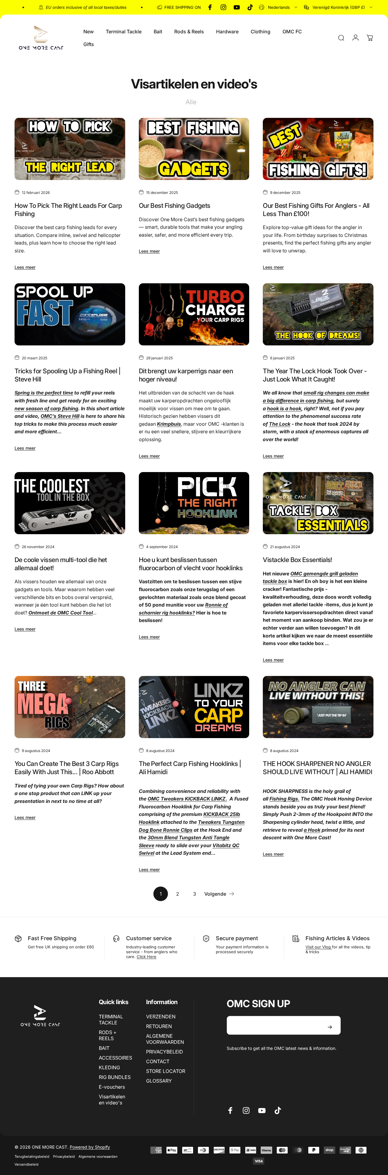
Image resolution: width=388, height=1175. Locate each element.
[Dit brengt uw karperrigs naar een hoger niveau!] (194, 314)
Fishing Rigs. (284, 799)
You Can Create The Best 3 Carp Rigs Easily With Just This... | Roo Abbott (67, 768)
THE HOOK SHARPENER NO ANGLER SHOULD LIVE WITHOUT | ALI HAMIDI (317, 768)
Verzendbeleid (26, 1164)
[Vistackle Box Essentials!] (318, 503)
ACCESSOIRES (115, 1058)
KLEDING (109, 1067)
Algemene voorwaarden (98, 1156)
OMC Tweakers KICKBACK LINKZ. (187, 799)
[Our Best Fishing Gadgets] (194, 149)
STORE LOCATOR (165, 1071)
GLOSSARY (159, 1081)
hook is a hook (284, 408)
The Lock (279, 424)
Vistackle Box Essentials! (297, 560)
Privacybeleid (64, 1156)
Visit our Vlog (319, 946)
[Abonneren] (330, 1027)
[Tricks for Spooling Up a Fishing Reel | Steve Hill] (70, 314)
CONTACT (157, 1061)
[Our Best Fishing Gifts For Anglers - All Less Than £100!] (318, 149)
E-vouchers (112, 1087)
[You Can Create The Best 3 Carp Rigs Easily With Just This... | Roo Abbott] (70, 707)
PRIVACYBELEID (164, 1052)
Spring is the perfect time (44, 393)
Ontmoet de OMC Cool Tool (60, 613)
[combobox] (278, 7)
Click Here (146, 956)
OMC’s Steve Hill (60, 416)
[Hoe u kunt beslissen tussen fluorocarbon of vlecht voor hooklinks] (194, 503)
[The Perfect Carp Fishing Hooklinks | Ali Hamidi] (194, 707)
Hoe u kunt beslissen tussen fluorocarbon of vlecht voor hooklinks (191, 564)
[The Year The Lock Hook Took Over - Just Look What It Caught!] (318, 314)
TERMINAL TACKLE (111, 1020)
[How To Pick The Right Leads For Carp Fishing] (70, 149)
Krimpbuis (169, 424)
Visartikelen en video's (112, 1099)
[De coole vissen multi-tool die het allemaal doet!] (70, 503)
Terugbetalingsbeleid (32, 1156)
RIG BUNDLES (115, 1077)
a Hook (312, 830)
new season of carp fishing (46, 408)
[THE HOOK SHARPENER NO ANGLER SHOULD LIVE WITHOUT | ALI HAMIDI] (318, 707)
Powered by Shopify (90, 1147)
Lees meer (25, 267)
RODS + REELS (108, 1035)
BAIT (104, 1048)
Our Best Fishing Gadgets (174, 205)
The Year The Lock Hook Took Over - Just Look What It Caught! (315, 375)
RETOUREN (159, 1026)
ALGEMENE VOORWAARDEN (165, 1039)
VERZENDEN (161, 1017)
